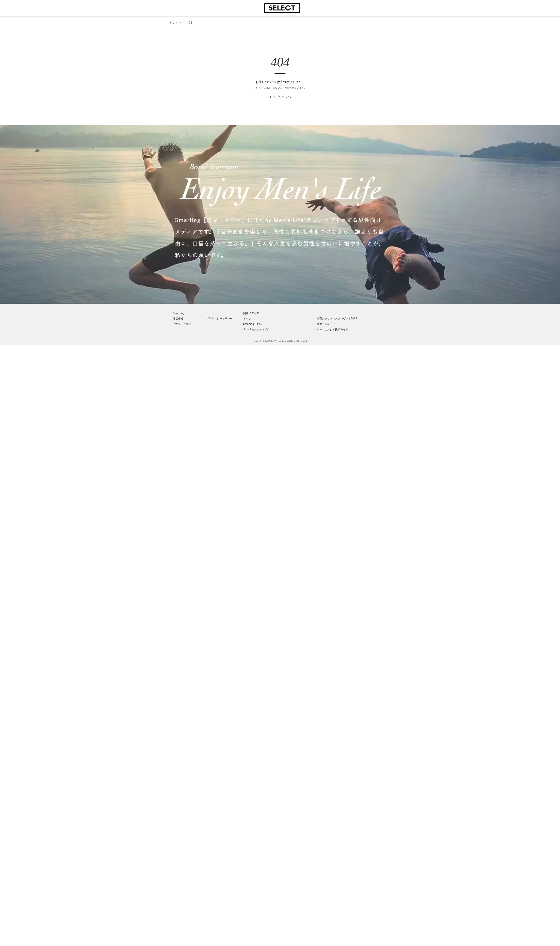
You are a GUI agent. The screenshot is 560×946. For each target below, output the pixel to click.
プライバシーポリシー (219, 318)
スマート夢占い (326, 324)
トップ (247, 318)
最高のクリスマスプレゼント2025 (337, 318)
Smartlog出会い (252, 324)
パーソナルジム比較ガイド (332, 329)
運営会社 (178, 318)
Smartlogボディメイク (256, 329)
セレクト (176, 22)
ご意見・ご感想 (182, 324)
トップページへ (280, 96)
